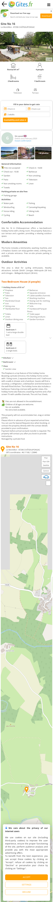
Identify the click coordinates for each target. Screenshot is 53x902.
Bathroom (8, 362)
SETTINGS (26, 884)
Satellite (46, 465)
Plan (46, 458)
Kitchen (7, 358)
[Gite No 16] (26, 61)
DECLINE (26, 892)
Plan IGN (46, 461)
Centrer (46, 471)
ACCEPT (26, 877)
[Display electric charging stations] (46, 476)
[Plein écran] (48, 483)
